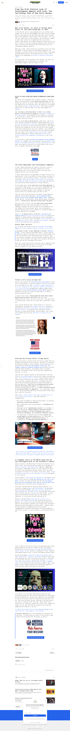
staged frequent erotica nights (38, 132)
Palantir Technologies (31, 308)
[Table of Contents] (1, 365)
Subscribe (61, 2)
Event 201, (44, 365)
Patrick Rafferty (27, 21)
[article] (35, 683)
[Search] (54, 2)
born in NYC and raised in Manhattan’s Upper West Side (34, 97)
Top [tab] (16, 677)
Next (51, 652)
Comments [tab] (18, 660)
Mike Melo (22, 21)
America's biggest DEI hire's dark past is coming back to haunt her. (27, 683)
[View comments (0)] (20, 25)
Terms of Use (40, 718)
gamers (30, 488)
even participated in (35, 365)
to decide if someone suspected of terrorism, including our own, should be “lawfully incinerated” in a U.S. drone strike (34, 286)
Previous (19, 652)
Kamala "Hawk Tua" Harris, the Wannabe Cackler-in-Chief (29, 681)
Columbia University (39, 306)
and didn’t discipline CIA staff (35, 215)
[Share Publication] (56, 2)
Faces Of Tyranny (43, 609)
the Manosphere (39, 488)
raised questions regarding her (34, 477)
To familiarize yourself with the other (26, 609)
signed (30, 555)
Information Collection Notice (34, 719)
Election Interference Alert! (23, 698)
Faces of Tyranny (19, 7)
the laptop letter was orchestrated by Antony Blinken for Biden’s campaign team (33, 561)
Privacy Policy (43, 719)
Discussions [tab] (23, 677)
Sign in (66, 2)
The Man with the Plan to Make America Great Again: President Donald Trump (28, 690)
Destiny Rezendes (26, 684)
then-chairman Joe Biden (36, 181)
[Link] (13, 29)
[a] (50, 700)
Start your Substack (32, 725)
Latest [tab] (19, 677)
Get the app (40, 725)
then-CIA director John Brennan (40, 282)
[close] (45, 700)
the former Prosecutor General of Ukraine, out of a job (36, 228)
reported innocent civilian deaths (36, 290)
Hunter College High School (32, 106)
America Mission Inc (35, 21)
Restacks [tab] (22, 660)
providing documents (26, 376)
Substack (29, 728)
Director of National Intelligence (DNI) (26, 467)
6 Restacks (27, 644)
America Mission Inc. (34, 684)
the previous (24, 378)
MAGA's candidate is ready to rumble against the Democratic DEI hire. (28, 692)
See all (17, 706)
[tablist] (20, 661)
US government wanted (42, 226)
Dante (17, 376)
